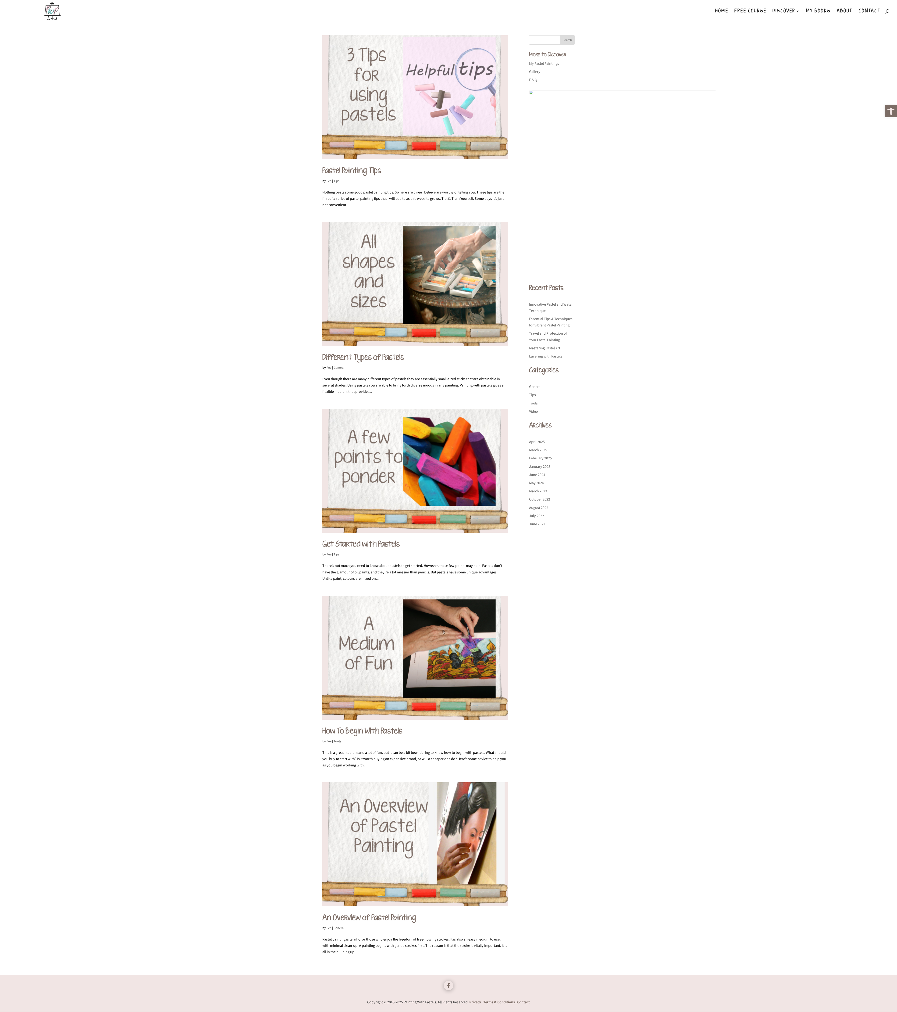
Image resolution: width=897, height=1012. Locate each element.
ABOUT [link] (845, 11)
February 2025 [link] (540, 458)
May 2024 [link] (536, 482)
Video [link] (533, 411)
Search (567, 40)
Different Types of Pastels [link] (363, 357)
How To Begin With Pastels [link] (362, 731)
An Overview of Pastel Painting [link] (369, 918)
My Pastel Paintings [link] (544, 63)
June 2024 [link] (537, 474)
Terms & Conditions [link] (499, 1002)
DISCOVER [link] (783, 11)
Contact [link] (523, 1002)
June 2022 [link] (537, 524)
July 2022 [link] (536, 515)
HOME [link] (721, 11)
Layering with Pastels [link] (545, 356)
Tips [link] (336, 181)
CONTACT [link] (869, 11)
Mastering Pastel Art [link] (544, 348)
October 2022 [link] (539, 499)
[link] (891, 111)
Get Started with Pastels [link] (361, 544)
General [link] (339, 367)
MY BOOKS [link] (818, 11)
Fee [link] (329, 181)
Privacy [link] (475, 1002)
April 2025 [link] (537, 441)
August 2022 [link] (538, 507)
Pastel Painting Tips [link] (351, 171)
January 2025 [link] (539, 466)
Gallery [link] (534, 71)
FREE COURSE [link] (750, 11)
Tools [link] (337, 741)
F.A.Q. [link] (533, 79)
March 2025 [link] (538, 449)
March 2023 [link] (538, 491)
